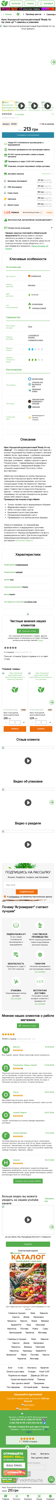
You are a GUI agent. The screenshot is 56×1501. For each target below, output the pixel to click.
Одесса (15, 1317)
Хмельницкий (15, 1332)
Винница (45, 1321)
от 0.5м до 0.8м (30, 602)
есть (12, 580)
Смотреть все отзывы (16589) (28, 1181)
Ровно (35, 1328)
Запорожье (38, 1317)
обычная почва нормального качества (38, 401)
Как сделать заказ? (21, 1383)
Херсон (23, 1321)
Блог (10, 1367)
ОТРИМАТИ (14, 1472)
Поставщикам (13, 1387)
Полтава (24, 1328)
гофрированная (21, 565)
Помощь (41, 1379)
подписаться (27, 892)
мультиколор (36, 276)
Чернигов (30, 1332)
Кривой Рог (16, 1325)
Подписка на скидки (17, 1375)
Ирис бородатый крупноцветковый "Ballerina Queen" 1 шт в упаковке (40, 714)
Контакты (32, 1367)
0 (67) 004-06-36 (34, 1423)
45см (30, 326)
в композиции (37, 304)
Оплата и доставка (15, 1371)
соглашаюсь (14, 897)
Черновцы (27, 1351)
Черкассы (11, 1321)
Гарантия (45, 1367)
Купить (14, 729)
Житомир (42, 1332)
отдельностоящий (39, 308)
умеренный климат (36, 390)
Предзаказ (39, 1383)
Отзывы (32, 1371)
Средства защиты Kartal (22, 1379)
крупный (19, 572)
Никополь (12, 1328)
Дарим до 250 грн (39, 1375)
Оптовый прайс (31, 1387)
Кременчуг (12, 1354)
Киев (33, 1313)
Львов (34, 1321)
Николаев (40, 1325)
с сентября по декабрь (33, 336)
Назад (8, 14)
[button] (41, 212)
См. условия (40, 972)
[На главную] (4, 4)
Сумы (45, 1328)
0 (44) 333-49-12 (18, 1419)
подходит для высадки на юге (37, 384)
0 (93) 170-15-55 (34, 1419)
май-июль (31, 285)
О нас (20, 1367)
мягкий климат (37, 379)
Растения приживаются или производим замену (29, 149)
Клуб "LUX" (44, 1371)
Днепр (26, 1317)
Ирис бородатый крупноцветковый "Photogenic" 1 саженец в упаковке (14, 714)
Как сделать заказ (40, 1457)
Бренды (45, 1387)
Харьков (44, 1313)
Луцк (28, 1325)
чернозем (36, 407)
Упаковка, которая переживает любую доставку (29, 166)
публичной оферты (24, 540)
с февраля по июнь (35, 340)
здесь (40, 640)
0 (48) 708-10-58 (17, 1423)
